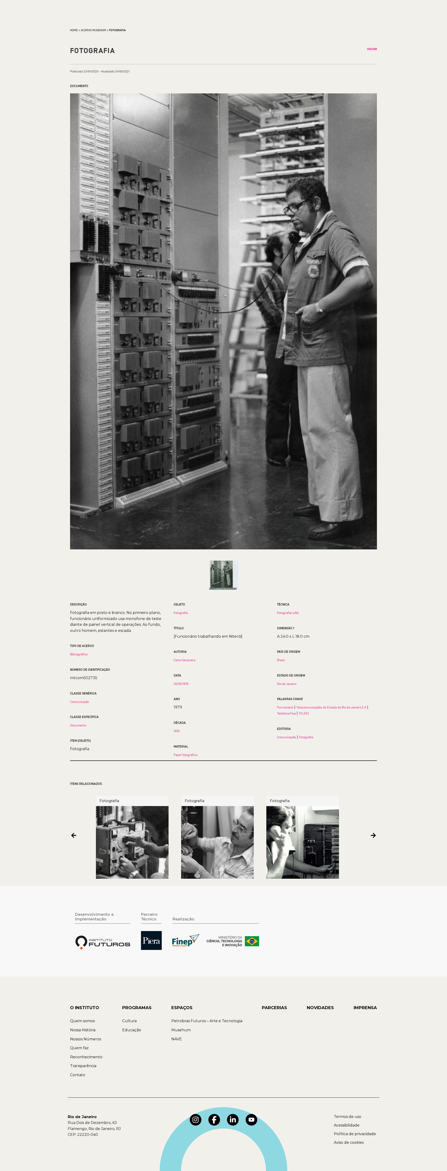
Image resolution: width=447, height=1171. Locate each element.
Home (74, 30)
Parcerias (274, 1007)
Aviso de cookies (349, 1142)
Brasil (281, 660)
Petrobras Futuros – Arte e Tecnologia (206, 1021)
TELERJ (304, 713)
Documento (78, 725)
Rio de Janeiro (286, 684)
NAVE (176, 1039)
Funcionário (285, 707)
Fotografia (181, 613)
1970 (176, 731)
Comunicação (79, 702)
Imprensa (365, 1007)
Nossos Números (85, 1039)
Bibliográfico (79, 654)
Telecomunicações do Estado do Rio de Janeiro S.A (331, 707)
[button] (73, 835)
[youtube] (251, 1120)
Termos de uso (347, 1116)
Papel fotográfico (185, 755)
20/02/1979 (181, 684)
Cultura (129, 1021)
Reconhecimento (86, 1057)
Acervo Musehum (93, 30)
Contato (77, 1075)
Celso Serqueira (184, 660)
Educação (131, 1030)
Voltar (372, 49)
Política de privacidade (355, 1134)
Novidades (320, 1007)
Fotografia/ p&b (288, 613)
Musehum (181, 1030)
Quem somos (82, 1021)
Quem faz (79, 1048)
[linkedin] (233, 1120)
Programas (137, 1007)
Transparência (83, 1066)
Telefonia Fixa (286, 713)
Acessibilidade (346, 1125)
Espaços (182, 1007)
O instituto (84, 1007)
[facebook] (214, 1120)
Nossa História (82, 1030)
